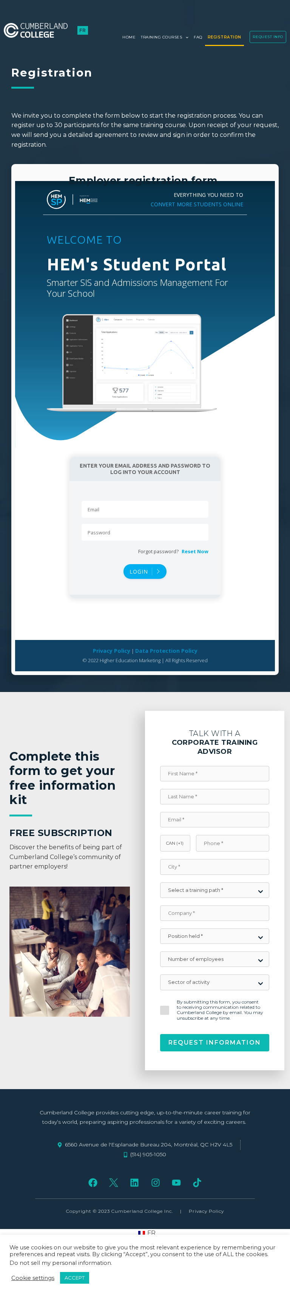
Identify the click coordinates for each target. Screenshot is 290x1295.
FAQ (198, 37)
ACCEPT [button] (75, 1278)
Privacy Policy (206, 1211)
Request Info (268, 36)
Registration (224, 37)
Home (129, 37)
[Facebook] (93, 1182)
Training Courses (161, 37)
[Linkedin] (134, 1182)
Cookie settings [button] (32, 1278)
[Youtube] (176, 1182)
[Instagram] (155, 1182)
